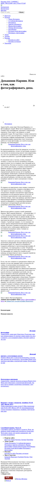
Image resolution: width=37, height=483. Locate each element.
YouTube (7, 458)
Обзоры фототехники (15, 28)
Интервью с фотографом (16, 33)
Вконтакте (14, 457)
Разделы (7, 17)
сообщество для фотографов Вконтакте (19, 301)
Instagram (7, 457)
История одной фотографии (17, 31)
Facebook (21, 457)
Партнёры (30, 439)
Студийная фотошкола (15, 21)
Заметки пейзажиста (15, 24)
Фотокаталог (5, 7)
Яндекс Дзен (28, 457)
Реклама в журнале (14, 41)
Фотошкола (12, 22)
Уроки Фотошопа (14, 19)
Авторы (7, 36)
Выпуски (8, 15)
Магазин (3, 10)
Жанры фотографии (14, 26)
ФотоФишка (12, 29)
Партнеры (8, 43)
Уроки (7, 34)
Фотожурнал (5, 8)
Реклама (7, 38)
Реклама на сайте (13, 40)
